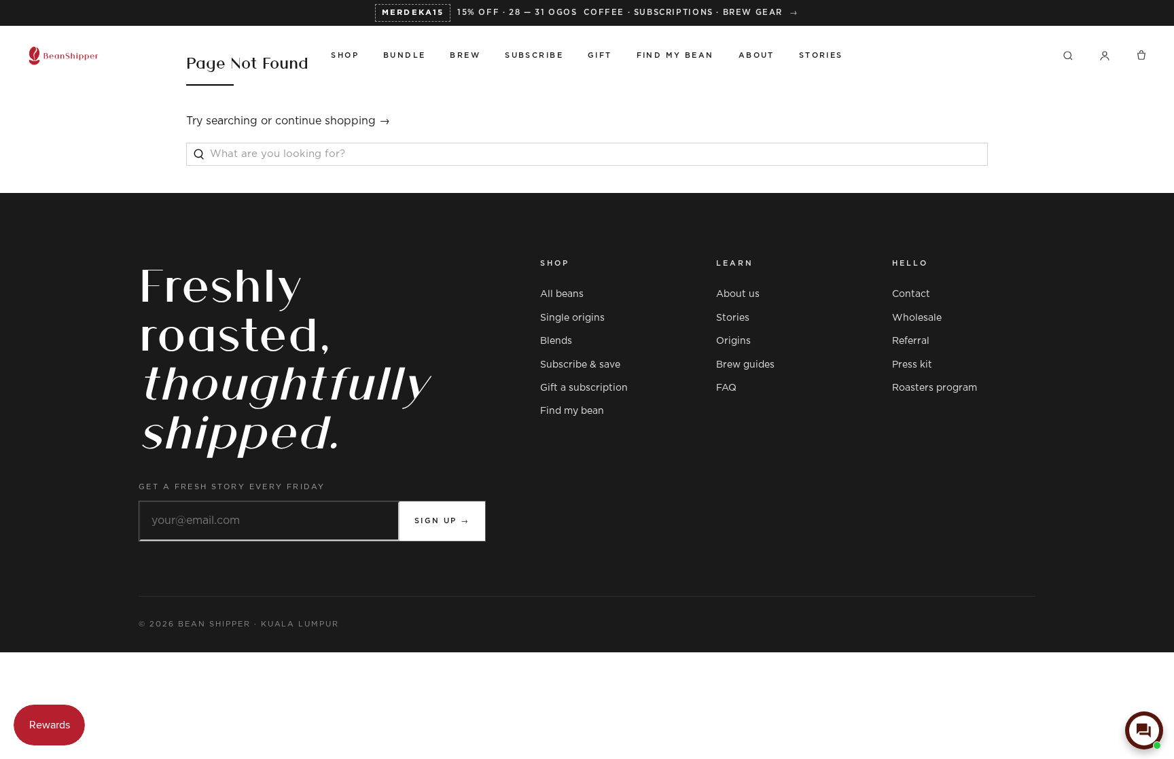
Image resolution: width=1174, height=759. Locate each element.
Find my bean (572, 411)
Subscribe (534, 55)
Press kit (912, 365)
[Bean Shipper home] (166, 55)
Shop (345, 55)
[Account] (1104, 55)
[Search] (1068, 55)
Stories (821, 55)
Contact (911, 294)
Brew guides (745, 365)
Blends (556, 341)
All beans (562, 294)
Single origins (572, 318)
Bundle (404, 55)
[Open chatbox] (1144, 730)
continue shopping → (332, 121)
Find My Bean (675, 55)
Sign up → (442, 521)
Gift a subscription (584, 388)
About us (738, 294)
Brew (465, 55)
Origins (733, 341)
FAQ (726, 388)
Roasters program (934, 388)
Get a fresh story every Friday (232, 487)
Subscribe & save (580, 365)
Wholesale (917, 318)
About (757, 55)
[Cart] (1141, 55)
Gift (600, 55)
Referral (910, 341)
